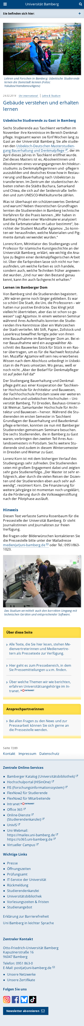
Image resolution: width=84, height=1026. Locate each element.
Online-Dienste (18, 815)
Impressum (27, 753)
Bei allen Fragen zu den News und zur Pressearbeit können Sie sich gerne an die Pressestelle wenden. (39, 725)
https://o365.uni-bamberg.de (29, 839)
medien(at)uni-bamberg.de (24, 545)
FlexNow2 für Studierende (27, 793)
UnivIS (12, 825)
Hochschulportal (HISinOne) (29, 782)
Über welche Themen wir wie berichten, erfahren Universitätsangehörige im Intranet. (40, 686)
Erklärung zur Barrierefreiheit (26, 916)
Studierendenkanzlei (23, 890)
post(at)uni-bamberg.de (33, 968)
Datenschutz (49, 753)
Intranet (13, 804)
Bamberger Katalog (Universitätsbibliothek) (41, 776)
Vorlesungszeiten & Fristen (28, 902)
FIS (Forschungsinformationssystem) (35, 787)
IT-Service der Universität (26, 879)
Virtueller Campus (21, 845)
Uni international (29, 95)
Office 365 (14, 809)
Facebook (15, 999)
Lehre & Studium (51, 95)
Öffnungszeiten (19, 868)
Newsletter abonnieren (22, 1011)
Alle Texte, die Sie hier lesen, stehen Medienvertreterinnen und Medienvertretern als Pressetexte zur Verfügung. (40, 648)
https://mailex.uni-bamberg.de (31, 835)
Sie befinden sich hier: (18, 13)
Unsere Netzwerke (21, 974)
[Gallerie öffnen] (42, 48)
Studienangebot (19, 907)
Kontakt (9, 753)
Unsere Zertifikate (21, 980)
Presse (12, 863)
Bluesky (24, 999)
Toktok (32, 999)
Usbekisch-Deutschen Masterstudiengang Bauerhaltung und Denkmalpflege (39, 148)
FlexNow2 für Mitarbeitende (29, 798)
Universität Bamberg (42, 4)
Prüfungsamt (17, 874)
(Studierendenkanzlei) (24, 819)
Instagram (6, 999)
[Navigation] (5, 4)
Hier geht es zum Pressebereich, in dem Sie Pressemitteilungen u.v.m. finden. (40, 667)
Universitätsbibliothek (24, 896)
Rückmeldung (18, 885)
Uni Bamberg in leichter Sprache (28, 923)
